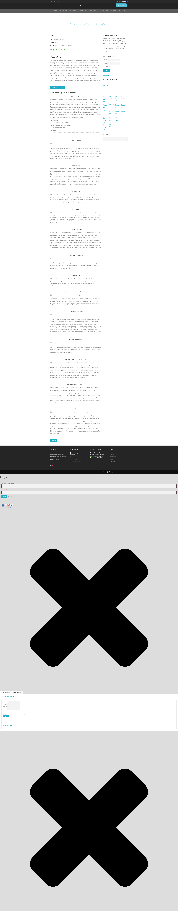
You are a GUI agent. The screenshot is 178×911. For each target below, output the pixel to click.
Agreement (5, 711)
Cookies (126, 472)
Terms (115, 472)
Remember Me (108, 66)
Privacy (118, 472)
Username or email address (10, 483)
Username (105, 59)
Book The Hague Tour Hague (57, 87)
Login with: (4, 503)
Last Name (5, 709)
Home (55, 11)
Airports (73, 11)
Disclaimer (122, 472)
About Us (64, 11)
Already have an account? (8, 725)
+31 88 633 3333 (75, 457)
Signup (123, 1)
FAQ (111, 458)
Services (93, 11)
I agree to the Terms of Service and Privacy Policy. (14, 714)
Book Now (122, 5)
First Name (5, 707)
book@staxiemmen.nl (76, 462)
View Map (57, 42)
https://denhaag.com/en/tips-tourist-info (64, 46)
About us (112, 454)
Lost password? (106, 75)
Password (105, 63)
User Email (5, 702)
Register (6, 716)
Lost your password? (7, 500)
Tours (114, 11)
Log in (4, 496)
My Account (119, 1)
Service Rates (104, 11)
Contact (123, 11)
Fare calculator (113, 456)
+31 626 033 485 (75, 459)
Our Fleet (83, 11)
